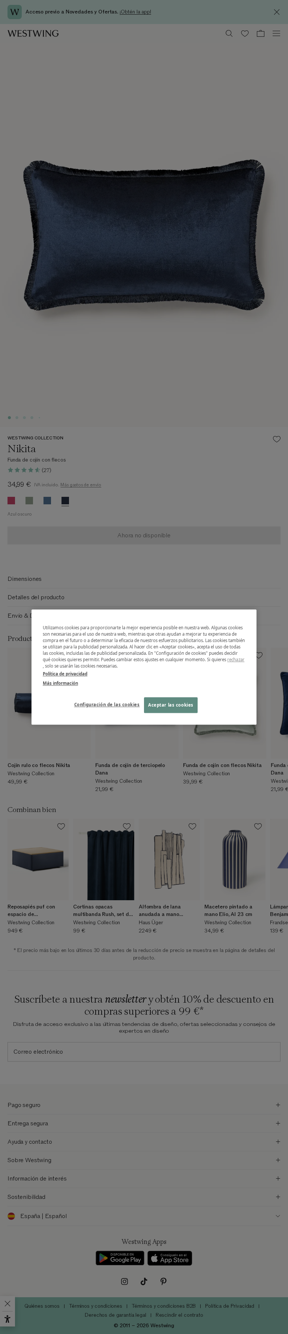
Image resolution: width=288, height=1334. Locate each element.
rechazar (235, 659)
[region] (144, 667)
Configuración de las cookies (107, 704)
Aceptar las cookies (171, 705)
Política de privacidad (65, 674)
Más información (60, 683)
